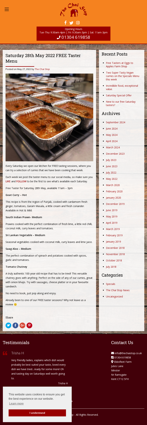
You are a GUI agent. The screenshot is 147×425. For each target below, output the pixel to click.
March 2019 (113, 229)
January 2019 (113, 241)
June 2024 (111, 128)
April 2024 (111, 141)
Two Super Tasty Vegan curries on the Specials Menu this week (122, 76)
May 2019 (111, 216)
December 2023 (115, 153)
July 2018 (111, 266)
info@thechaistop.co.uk (128, 353)
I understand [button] (37, 412)
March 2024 (113, 147)
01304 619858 (75, 37)
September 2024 (115, 122)
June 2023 (111, 166)
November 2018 (115, 254)
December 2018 (115, 248)
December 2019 (115, 204)
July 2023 (111, 160)
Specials (110, 284)
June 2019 (111, 210)
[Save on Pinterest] (29, 325)
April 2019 (111, 222)
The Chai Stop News (118, 290)
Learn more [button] (16, 403)
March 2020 (113, 185)
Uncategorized (114, 296)
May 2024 (111, 135)
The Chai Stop (42, 69)
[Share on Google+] (22, 325)
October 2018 (114, 260)
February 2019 (114, 235)
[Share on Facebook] (15, 325)
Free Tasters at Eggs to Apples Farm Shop (119, 64)
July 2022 (111, 172)
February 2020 (114, 191)
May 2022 (111, 178)
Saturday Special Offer (119, 95)
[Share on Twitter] (8, 325)
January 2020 (113, 197)
